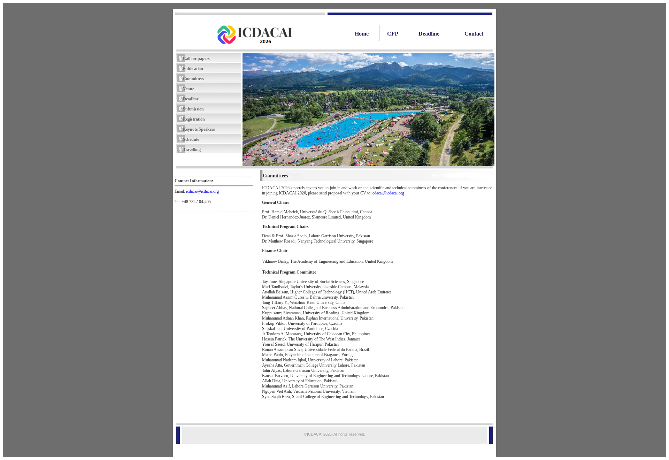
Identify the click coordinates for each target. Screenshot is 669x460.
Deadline (428, 34)
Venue (188, 88)
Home (355, 34)
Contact (473, 34)
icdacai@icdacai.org (202, 191)
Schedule (191, 139)
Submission (193, 109)
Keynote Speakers (199, 129)
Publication (193, 68)
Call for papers (196, 58)
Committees (193, 78)
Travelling (192, 149)
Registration (194, 119)
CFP (392, 34)
